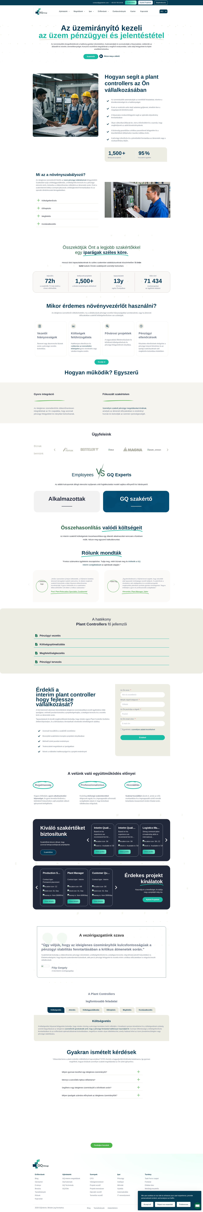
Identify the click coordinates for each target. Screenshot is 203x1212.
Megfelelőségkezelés (52, 653)
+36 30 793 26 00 (117, 2)
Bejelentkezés (161, 2)
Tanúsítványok (99, 1208)
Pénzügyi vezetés (50, 635)
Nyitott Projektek (145, 2)
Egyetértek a (138, 729)
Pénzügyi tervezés (51, 661)
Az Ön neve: (125, 690)
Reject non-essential (165, 1204)
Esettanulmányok (119, 11)
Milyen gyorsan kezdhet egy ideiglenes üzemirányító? (84, 1072)
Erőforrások (102, 11)
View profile (100, 852)
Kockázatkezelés (49, 224)
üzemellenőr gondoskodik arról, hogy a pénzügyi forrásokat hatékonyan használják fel (97, 1029)
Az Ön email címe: (127, 719)
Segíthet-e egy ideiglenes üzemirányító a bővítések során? (86, 1088)
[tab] (55, 1010)
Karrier (133, 11)
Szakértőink (131, 2)
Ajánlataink (63, 11)
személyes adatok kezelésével (143, 729)
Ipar (90, 11)
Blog (89, 1208)
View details (49, 901)
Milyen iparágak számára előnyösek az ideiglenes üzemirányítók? (89, 1095)
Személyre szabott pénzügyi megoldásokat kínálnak (124, 408)
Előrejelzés (46, 208)
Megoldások (78, 11)
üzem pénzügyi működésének (75, 180)
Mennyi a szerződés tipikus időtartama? (78, 1080)
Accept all (147, 1204)
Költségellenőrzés (49, 201)
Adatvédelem (113, 1208)
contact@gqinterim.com (101, 2)
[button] (67, 200)
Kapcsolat (144, 11)
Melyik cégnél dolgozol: (129, 700)
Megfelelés (46, 216)
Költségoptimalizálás (52, 644)
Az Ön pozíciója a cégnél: (130, 709)
